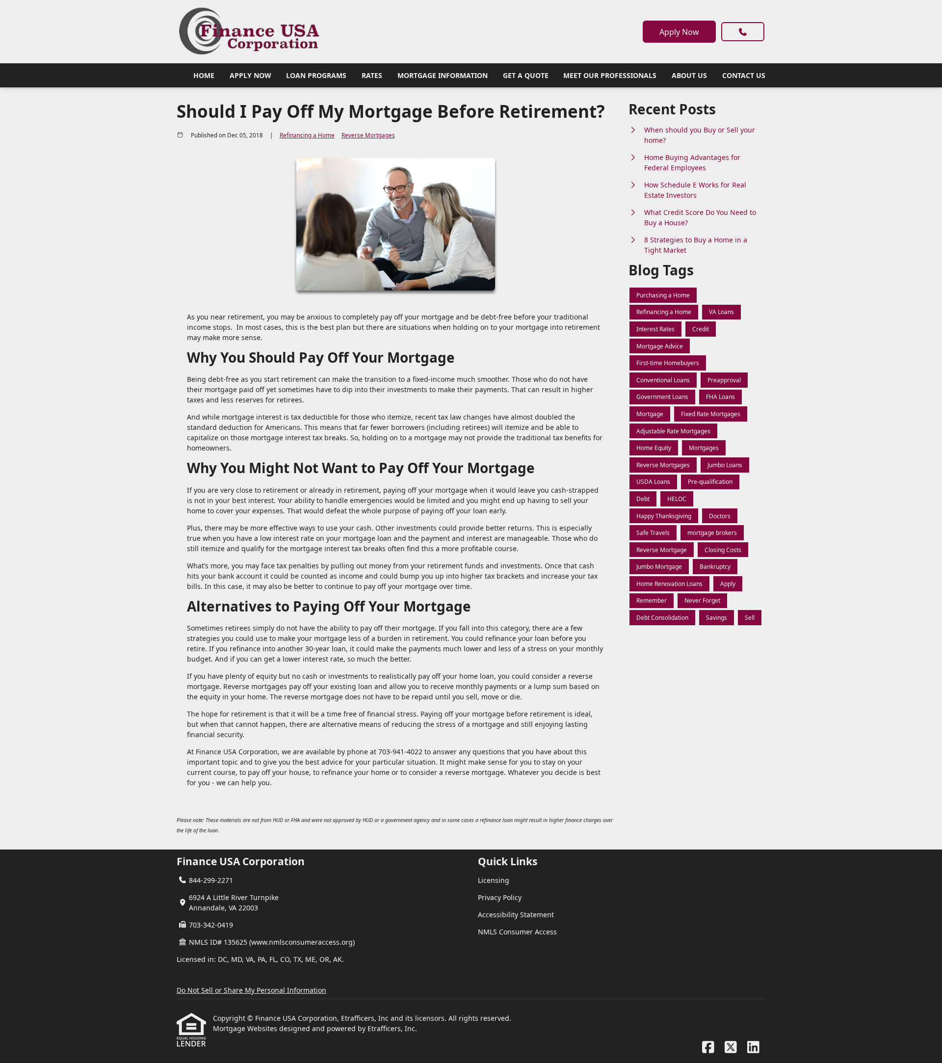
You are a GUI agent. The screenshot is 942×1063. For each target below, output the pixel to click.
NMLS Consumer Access (517, 931)
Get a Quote (526, 75)
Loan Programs (316, 75)
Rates (372, 75)
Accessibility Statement (516, 914)
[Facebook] (708, 1047)
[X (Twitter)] (730, 1047)
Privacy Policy (500, 897)
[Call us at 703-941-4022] (742, 31)
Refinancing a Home (307, 135)
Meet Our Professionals (609, 75)
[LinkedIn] (753, 1047)
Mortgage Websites (246, 1028)
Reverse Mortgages (368, 135)
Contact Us (743, 75)
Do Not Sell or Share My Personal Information (251, 990)
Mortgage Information (442, 75)
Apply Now (679, 32)
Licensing (493, 880)
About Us (689, 75)
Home (203, 75)
